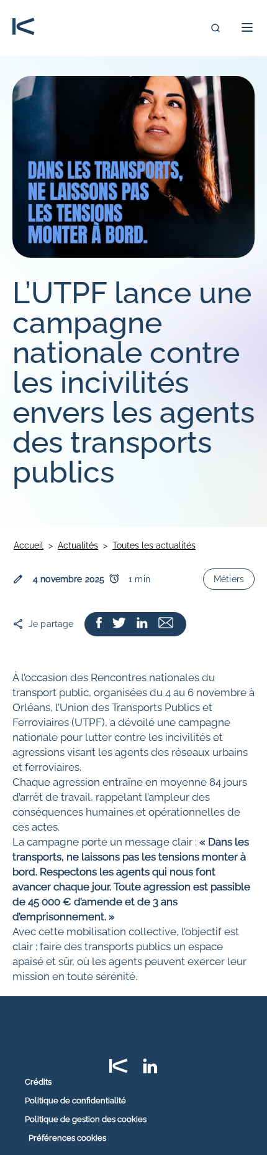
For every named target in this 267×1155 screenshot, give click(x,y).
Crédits (38, 1082)
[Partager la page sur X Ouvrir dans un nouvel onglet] (119, 623)
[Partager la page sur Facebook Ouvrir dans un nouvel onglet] (99, 623)
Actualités (78, 545)
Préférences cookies (67, 1138)
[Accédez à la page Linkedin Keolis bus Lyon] (150, 1070)
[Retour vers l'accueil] (23, 27)
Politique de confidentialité (75, 1100)
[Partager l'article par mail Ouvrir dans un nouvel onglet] (165, 623)
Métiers (229, 579)
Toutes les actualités (154, 545)
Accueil (28, 545)
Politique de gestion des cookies (86, 1119)
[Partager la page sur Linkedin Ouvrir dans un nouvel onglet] (142, 623)
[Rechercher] (215, 28)
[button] (243, 27)
